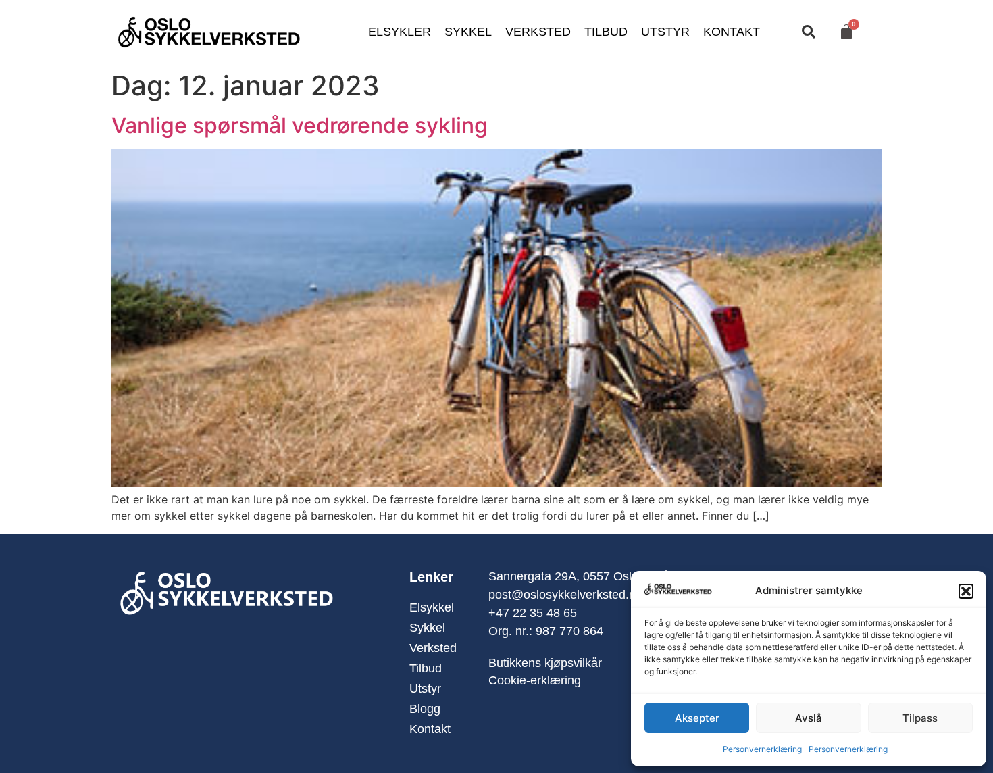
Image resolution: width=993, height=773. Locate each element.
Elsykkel (431, 607)
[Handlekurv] (846, 32)
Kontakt (430, 729)
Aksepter (697, 718)
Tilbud (425, 668)
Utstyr (425, 688)
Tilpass (920, 718)
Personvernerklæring (762, 749)
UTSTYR (665, 32)
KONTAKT (731, 32)
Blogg (424, 709)
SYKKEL (468, 32)
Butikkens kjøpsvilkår (545, 663)
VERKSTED (538, 32)
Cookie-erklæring (534, 680)
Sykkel (427, 627)
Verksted (433, 648)
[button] (966, 591)
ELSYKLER (399, 32)
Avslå (808, 718)
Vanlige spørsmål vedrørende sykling (299, 125)
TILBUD (606, 32)
